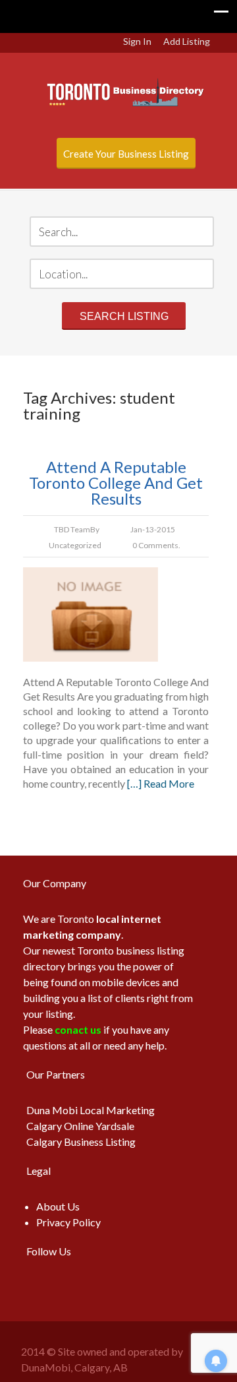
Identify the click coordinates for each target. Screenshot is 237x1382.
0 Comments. (156, 545)
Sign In (137, 41)
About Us (58, 1206)
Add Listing (186, 41)
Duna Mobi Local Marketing (90, 1110)
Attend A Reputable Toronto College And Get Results (116, 482)
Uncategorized (75, 545)
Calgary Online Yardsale (80, 1125)
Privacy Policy (68, 1222)
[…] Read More (160, 783)
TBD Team (72, 529)
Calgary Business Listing (81, 1141)
